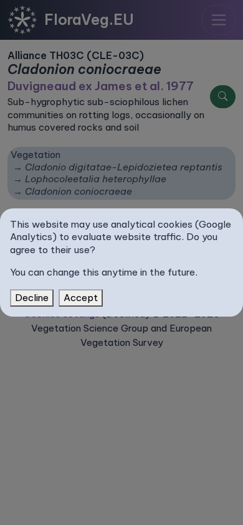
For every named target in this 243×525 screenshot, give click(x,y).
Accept (81, 298)
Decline (32, 298)
